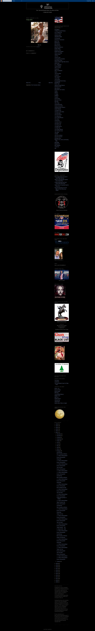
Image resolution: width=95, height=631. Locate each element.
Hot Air (56, 72)
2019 (57, 565)
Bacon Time (57, 41)
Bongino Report (57, 48)
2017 (57, 568)
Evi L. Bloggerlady (58, 64)
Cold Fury (56, 55)
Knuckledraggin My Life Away (60, 80)
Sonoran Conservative (59, 105)
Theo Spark (57, 132)
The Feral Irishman (58, 114)
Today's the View (60, 513)
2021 (57, 432)
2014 (57, 573)
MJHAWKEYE (57, 82)
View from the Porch (58, 136)
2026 (57, 424)
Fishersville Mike (58, 66)
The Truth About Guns (59, 130)
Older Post (51, 82)
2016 (57, 570)
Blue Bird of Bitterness (59, 47)
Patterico (56, 92)
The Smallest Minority (59, 129)
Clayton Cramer (57, 54)
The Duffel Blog (57, 113)
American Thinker (58, 33)
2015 (57, 571)
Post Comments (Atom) (35, 85)
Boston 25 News (58, 389)
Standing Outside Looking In (60, 107)
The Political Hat (58, 124)
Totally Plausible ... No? (61, 527)
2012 (57, 576)
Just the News (57, 79)
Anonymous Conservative (59, 39)
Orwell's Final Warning (61, 537)
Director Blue (57, 63)
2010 (57, 580)
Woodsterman (57, 143)
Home (40, 82)
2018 (57, 566)
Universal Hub (57, 400)
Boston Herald (57, 391)
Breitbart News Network (59, 51)
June (58, 444)
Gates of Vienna (58, 67)
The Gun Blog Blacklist (59, 117)
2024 (57, 427)
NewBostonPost (58, 398)
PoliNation (56, 95)
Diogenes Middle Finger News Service (62, 61)
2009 (57, 581)
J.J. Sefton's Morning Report (62, 455)
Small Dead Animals (58, 104)
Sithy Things (57, 102)
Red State (56, 101)
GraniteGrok (57, 69)
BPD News (57, 392)
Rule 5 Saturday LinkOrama (62, 453)
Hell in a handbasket (58, 70)
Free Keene (57, 380)
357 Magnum (57, 29)
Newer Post (28, 82)
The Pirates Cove (58, 123)
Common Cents (57, 57)
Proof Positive (57, 98)
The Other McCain (58, 122)
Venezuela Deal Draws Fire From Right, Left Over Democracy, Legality (61, 189)
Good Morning (59, 452)
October (58, 437)
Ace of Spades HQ (58, 32)
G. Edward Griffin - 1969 (61, 529)
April (58, 447)
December (59, 433)
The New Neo (57, 120)
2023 (57, 429)
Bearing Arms (57, 42)
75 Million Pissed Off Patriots (60, 30)
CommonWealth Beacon (59, 394)
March (58, 449)
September (59, 439)
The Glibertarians (58, 116)
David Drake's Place (58, 60)
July (58, 442)
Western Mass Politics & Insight (61, 403)
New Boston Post (58, 86)
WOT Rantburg (57, 145)
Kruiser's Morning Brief (61, 457)
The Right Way (57, 127)
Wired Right (57, 142)
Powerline (56, 97)
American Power (58, 35)
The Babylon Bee (58, 110)
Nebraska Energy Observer (60, 85)
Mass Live (56, 397)
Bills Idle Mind (57, 44)
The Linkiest (57, 119)
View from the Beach (58, 135)
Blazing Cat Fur (57, 45)
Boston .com (57, 388)
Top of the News (60, 467)
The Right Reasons (58, 126)
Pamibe (56, 91)
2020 (57, 563)
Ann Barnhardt (57, 38)
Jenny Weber (57, 77)
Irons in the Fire (57, 76)
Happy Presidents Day (61, 502)
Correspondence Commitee (60, 58)
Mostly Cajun (57, 83)
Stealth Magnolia (58, 108)
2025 (57, 425)
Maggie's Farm (57, 395)
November (59, 435)
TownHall (56, 133)
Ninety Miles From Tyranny (60, 89)
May (58, 445)
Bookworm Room (58, 50)
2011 (57, 578)
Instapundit (57, 75)
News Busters (57, 88)
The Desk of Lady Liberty (59, 111)
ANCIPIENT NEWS (58, 36)
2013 (57, 575)
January (58, 561)
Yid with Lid (57, 146)
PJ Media (56, 94)
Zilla (55, 148)
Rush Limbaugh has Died (61, 487)
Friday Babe (59, 458)
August (58, 440)
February (59, 450)
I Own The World (58, 73)
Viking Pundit (57, 401)
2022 (57, 430)
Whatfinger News (58, 138)
